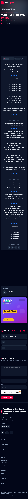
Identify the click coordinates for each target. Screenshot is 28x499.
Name (3, 378)
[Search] (22, 2)
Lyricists (3, 449)
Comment (4, 364)
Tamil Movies (4, 442)
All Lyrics (3, 465)
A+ (19, 58)
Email (3, 384)
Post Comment (7, 397)
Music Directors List (5, 462)
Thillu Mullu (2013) (9, 8)
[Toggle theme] (19, 2)
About (2, 473)
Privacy (3, 480)
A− (15, 58)
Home (2, 8)
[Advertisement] (14, 40)
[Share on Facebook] (9, 247)
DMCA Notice (4, 476)
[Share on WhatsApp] (15, 247)
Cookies (16, 495)
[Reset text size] (17, 59)
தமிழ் (11, 58)
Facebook (6, 426)
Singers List (4, 460)
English (6, 58)
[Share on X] (7, 432)
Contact (3, 483)
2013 (16, 12)
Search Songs (4, 451)
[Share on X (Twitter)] (12, 247)
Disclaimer (3, 478)
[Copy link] (19, 247)
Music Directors (4, 447)
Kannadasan (6, 21)
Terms (11, 495)
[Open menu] (25, 2)
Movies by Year (4, 444)
